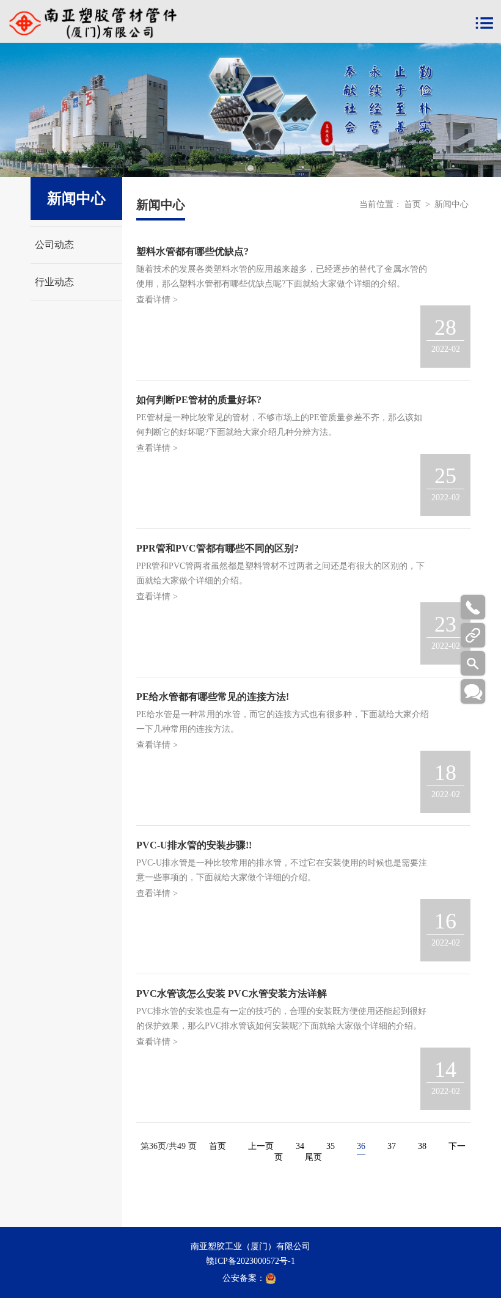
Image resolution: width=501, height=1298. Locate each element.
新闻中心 (451, 204)
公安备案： (243, 1278)
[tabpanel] (250, 110)
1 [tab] (250, 168)
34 (300, 1146)
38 (422, 1146)
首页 (412, 204)
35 (330, 1146)
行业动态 (54, 282)
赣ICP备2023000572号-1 (250, 1261)
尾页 (313, 1157)
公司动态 (54, 244)
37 (391, 1146)
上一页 (261, 1146)
